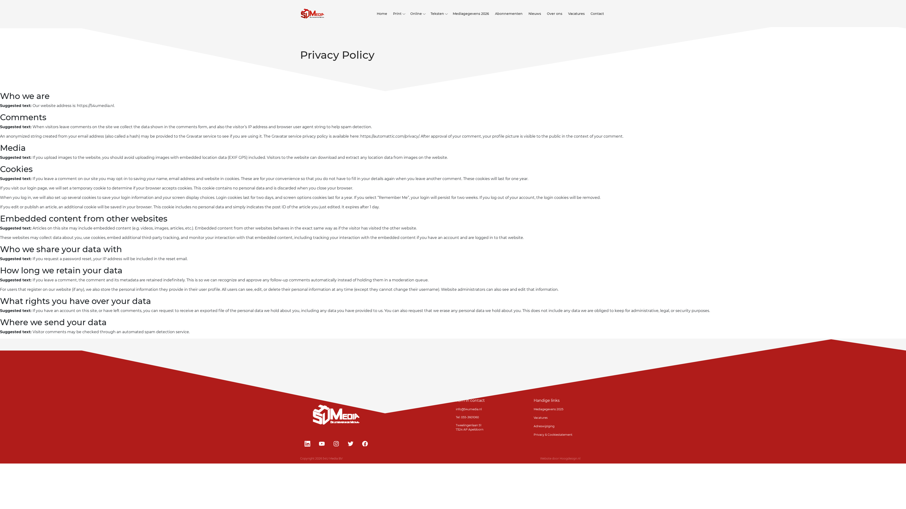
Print (397, 14)
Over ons (554, 14)
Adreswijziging (544, 426)
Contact (597, 14)
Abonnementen (509, 14)
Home (382, 14)
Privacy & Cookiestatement (553, 434)
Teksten (437, 14)
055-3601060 (469, 417)
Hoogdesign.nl (570, 458)
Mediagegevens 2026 (471, 14)
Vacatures (576, 14)
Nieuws (534, 14)
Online (416, 14)
